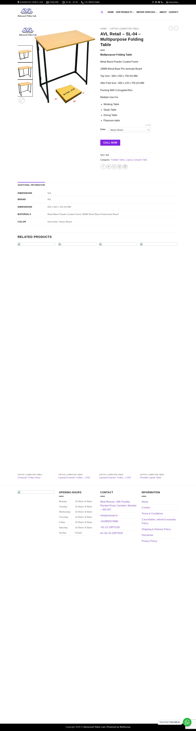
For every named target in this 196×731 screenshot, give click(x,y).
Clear (148, 125)
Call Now (110, 142)
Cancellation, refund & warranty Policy (159, 521)
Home (111, 12)
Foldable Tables (118, 160)
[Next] (177, 363)
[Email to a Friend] (114, 166)
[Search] (102, 12)
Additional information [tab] (31, 185)
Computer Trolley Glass (29, 477)
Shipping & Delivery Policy (156, 529)
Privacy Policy (149, 541)
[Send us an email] (159, 2)
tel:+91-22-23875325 (111, 533)
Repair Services (146, 12)
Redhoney (125, 727)
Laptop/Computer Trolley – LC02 (74, 477)
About (163, 12)
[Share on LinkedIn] (125, 166)
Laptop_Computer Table (124, 29)
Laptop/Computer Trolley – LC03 (115, 477)
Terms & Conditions (152, 513)
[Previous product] (176, 28)
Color (103, 129)
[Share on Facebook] (103, 166)
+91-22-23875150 (110, 527)
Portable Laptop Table (150, 477)
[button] (172, 2)
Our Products (124, 12)
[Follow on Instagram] (156, 2)
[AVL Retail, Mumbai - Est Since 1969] (27, 12)
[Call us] (162, 2)
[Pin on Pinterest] (119, 166)
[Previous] (17, 363)
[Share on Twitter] (108, 166)
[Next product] (171, 28)
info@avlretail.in (109, 515)
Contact (173, 12)
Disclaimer (147, 535)
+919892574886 (109, 521)
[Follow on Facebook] (153, 2)
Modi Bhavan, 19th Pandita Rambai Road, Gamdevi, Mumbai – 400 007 (118, 505)
